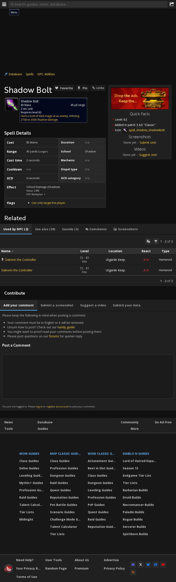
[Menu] (4, 4)
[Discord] (133, 564)
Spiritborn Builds (135, 534)
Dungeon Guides (62, 475)
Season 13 (130, 468)
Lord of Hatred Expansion (140, 461)
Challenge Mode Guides (66, 519)
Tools (8, 429)
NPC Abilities (46, 74)
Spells (30, 74)
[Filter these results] (156, 241)
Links (100, 88)
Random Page (56, 568)
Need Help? (24, 560)
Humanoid (165, 259)
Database (15, 74)
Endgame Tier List (137, 475)
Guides (43, 429)
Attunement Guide (102, 461)
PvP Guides (96, 505)
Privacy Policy (114, 568)
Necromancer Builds (138, 505)
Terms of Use (26, 577)
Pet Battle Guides (63, 505)
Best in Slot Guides (102, 468)
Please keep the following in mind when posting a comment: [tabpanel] (52, 360)
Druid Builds (132, 497)
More (135, 429)
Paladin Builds (133, 512)
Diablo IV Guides (136, 453)
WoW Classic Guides (102, 453)
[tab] (16, 229)
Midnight (26, 519)
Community (130, 422)
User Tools (53, 560)
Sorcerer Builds (134, 527)
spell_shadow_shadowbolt (146, 130)
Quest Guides (60, 490)
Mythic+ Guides (31, 483)
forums (54, 336)
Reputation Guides (64, 497)
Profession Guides (32, 490)
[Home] (8, 572)
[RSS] (133, 572)
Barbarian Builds (135, 490)
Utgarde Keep (115, 260)
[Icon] (11, 104)
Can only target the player (48, 203)
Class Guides (29, 461)
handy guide (66, 327)
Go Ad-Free (163, 422)
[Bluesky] (148, 564)
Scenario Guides (62, 512)
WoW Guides (29, 453)
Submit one (148, 142)
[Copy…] (148, 241)
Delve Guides (29, 468)
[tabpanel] (88, 260)
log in (39, 406)
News (8, 422)
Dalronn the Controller (20, 260)
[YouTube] (163, 564)
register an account (57, 406)
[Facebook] (155, 564)
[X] (140, 564)
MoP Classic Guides (66, 453)
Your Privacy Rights (29, 568)
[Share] (171, 4)
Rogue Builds (133, 519)
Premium (82, 568)
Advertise (111, 560)
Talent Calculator (32, 505)
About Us (82, 560)
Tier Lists (26, 512)
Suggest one (147, 155)
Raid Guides (28, 497)
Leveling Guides (31, 475)
